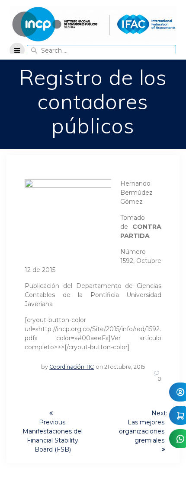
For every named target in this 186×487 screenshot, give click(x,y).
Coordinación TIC (71, 367)
